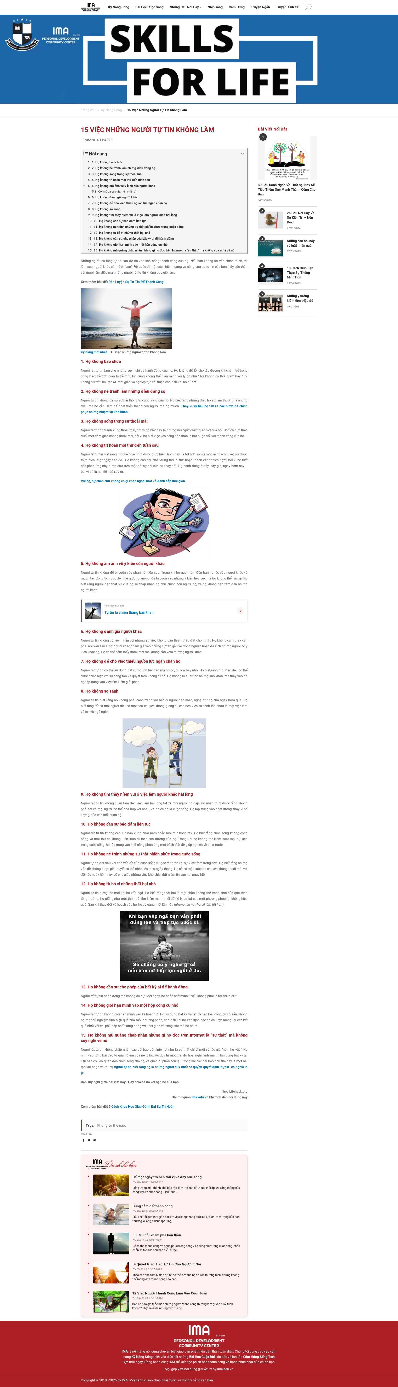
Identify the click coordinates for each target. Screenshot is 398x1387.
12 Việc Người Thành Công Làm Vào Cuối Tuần (169, 1293)
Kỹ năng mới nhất (94, 352)
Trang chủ (88, 110)
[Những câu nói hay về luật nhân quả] (270, 248)
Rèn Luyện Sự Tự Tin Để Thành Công (136, 282)
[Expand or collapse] (242, 153)
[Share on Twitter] (89, 1140)
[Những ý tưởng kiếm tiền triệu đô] (270, 303)
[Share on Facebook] (84, 1140)
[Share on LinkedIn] (94, 1140)
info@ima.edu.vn (221, 1369)
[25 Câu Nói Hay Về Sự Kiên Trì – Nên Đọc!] (270, 220)
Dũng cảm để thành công (152, 1206)
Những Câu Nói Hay (184, 7)
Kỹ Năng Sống (118, 7)
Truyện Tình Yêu (288, 7)
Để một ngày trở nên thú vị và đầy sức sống (167, 1177)
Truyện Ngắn (260, 7)
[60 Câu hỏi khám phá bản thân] (112, 1243)
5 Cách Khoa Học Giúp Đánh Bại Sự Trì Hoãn (141, 1107)
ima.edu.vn (200, 1097)
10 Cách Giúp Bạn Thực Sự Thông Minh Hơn (300, 272)
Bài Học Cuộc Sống (149, 7)
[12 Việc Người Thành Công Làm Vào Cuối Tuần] (112, 1302)
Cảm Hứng (237, 7)
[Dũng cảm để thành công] (112, 1214)
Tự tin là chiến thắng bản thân (129, 612)
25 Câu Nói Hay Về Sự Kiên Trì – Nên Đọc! (300, 217)
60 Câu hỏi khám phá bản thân (156, 1235)
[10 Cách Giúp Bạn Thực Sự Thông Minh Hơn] (270, 275)
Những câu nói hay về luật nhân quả (301, 243)
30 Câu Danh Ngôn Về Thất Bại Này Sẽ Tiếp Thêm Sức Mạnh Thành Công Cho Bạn (286, 189)
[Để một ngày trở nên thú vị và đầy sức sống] (112, 1185)
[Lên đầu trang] (388, 1377)
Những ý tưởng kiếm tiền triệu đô (300, 298)
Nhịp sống (215, 7)
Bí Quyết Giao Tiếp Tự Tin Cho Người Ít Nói (166, 1264)
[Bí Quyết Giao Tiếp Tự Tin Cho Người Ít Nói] (112, 1272)
